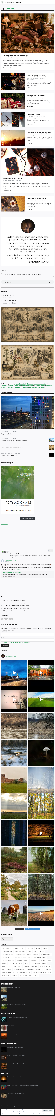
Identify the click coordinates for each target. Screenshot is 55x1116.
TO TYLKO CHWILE (6, 969)
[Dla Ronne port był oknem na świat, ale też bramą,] (14, 673)
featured (38, 948)
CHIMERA (15, 948)
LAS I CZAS (41, 951)
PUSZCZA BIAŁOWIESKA (15, 966)
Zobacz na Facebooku (5, 578)
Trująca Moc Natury (19, 384)
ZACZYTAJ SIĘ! (5, 975)
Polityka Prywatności (40, 1113)
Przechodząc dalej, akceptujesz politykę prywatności (16, 642)
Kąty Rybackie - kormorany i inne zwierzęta (14, 610)
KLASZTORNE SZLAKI (20, 951)
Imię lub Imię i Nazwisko (7, 631)
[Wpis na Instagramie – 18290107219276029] (41, 913)
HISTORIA (45, 948)
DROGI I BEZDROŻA (8, 295)
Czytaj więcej (6, 67)
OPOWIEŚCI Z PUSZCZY (22, 960)
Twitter (9, 1106)
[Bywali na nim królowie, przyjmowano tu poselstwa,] (14, 780)
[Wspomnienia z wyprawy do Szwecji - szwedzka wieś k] (14, 887)
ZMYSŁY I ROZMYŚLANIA (9, 58)
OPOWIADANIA (6, 957)
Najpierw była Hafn (7, 434)
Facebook (3, 1106)
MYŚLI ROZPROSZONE (32, 954)
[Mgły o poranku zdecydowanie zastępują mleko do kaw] (41, 780)
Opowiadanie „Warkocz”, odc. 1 (36, 198)
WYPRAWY (48, 969)
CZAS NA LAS (30, 948)
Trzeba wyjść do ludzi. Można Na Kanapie (15, 56)
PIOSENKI (43, 960)
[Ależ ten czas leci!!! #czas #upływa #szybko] (41, 699)
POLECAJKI (11, 963)
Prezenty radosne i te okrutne (36, 96)
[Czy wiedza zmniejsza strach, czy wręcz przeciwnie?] (14, 699)
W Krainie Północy (39, 386)
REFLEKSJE (26, 966)
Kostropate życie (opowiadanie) (36, 76)
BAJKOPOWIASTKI (6, 948)
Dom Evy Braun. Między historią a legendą (14, 603)
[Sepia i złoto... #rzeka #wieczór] (14, 726)
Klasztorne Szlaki (27, 386)
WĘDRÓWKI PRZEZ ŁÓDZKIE (23, 972)
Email (2, 637)
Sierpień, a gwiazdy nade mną (9, 455)
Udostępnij (12, 578)
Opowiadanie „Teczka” (33, 114)
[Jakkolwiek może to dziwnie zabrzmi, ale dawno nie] (14, 806)
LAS (35, 951)
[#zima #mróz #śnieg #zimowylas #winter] (14, 753)
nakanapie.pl (4, 524)
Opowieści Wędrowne (10, 560)
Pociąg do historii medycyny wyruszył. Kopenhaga (14, 440)
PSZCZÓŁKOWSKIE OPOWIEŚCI (38, 963)
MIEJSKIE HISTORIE (20, 954)
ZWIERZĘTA (14, 975)
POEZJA (4, 963)
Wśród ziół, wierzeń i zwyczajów (36, 384)
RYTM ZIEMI (34, 966)
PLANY (49, 960)
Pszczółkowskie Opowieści (19, 387)
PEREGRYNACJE (34, 960)
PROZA (26, 963)
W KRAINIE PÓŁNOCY (19, 969)
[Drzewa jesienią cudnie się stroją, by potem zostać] (41, 806)
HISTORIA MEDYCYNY (7, 951)
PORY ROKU (19, 963)
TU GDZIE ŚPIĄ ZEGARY (32, 78)
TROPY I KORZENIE (8, 298)
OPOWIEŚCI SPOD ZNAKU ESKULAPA (37, 957)
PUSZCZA (4, 966)
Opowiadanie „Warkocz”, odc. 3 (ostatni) (39, 133)
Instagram (14, 1106)
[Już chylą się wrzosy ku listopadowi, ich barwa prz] (14, 860)
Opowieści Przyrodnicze (36, 387)
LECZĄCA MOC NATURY (7, 954)
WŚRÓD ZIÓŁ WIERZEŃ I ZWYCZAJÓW (42, 972)
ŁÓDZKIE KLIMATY (33, 975)
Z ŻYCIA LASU (23, 975)
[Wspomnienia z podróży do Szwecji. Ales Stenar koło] (14, 913)
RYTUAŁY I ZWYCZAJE (45, 966)
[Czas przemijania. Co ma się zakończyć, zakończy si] (41, 887)
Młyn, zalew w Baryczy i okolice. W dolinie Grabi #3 (16, 605)
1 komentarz (31, 79)
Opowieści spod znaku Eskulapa (11, 386)
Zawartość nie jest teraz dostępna (11, 572)
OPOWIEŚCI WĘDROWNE (13, 2)
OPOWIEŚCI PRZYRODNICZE (19, 957)
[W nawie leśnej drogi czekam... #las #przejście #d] (14, 833)
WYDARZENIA (39, 969)
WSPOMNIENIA (30, 969)
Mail (19, 1106)
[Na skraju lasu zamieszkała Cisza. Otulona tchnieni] (41, 860)
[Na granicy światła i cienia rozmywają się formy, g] (41, 753)
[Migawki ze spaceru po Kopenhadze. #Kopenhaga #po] (41, 673)
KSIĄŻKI (29, 951)
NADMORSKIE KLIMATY (46, 954)
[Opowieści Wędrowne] (5, 551)
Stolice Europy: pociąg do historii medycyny (12, 447)
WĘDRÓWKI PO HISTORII (8, 972)
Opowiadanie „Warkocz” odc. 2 (12, 178)
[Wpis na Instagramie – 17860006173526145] (41, 833)
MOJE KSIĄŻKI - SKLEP (27, 518)
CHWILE (22, 948)
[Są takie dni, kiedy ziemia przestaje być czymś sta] (41, 726)
